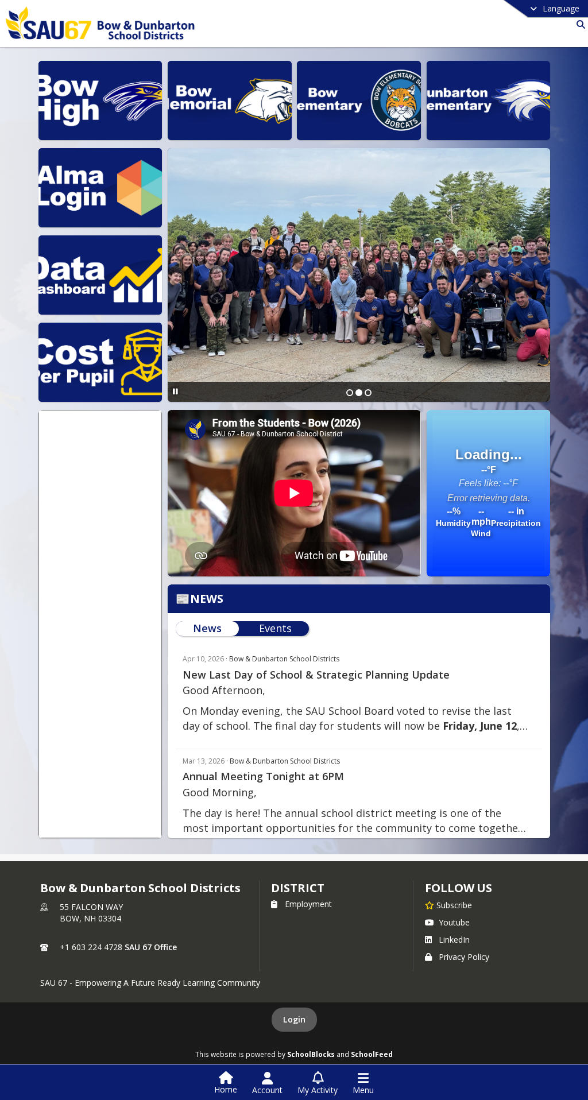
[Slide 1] (349, 392)
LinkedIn (454, 939)
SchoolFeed (372, 1054)
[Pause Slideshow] (175, 391)
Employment (308, 903)
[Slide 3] (368, 392)
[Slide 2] (358, 392)
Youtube (454, 922)
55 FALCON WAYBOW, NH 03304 (91, 912)
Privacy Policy (464, 956)
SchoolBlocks (311, 1054)
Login (294, 1019)
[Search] (578, 24)
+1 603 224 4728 (91, 947)
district (297, 888)
